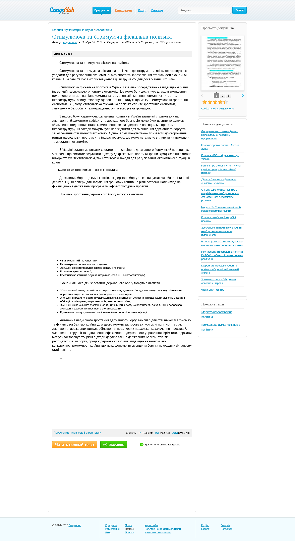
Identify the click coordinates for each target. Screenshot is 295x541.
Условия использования (158, 532)
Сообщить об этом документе (217, 108)
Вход (141, 10)
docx (175, 432)
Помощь (157, 10)
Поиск (128, 525)
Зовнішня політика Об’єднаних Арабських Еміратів (218, 281)
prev (202, 95)
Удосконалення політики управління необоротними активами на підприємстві (221, 231)
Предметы (111, 525)
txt (140, 432)
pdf (157, 432)
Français (225, 525)
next (243, 95)
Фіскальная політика (212, 289)
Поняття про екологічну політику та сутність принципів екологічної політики (220, 169)
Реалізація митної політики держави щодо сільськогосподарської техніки (222, 243)
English (205, 525)
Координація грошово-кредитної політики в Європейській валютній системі (220, 269)
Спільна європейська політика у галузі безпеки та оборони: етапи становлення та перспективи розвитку (220, 195)
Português (226, 529)
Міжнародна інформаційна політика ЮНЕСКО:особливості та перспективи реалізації (222, 255)
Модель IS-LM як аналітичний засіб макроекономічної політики (221, 208)
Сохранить (116, 444)
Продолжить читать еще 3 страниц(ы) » (77, 432)
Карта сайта (151, 525)
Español (205, 529)
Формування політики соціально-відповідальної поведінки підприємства (219, 135)
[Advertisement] (122, 228)
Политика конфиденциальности (163, 529)
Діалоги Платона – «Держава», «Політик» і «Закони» (218, 181)
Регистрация (123, 10)
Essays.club (75, 525)
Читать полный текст (74, 444)
